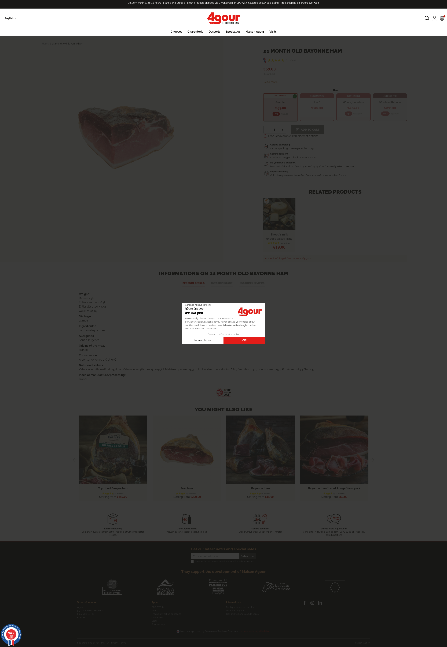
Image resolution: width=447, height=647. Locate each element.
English (9, 18)
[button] (427, 18)
